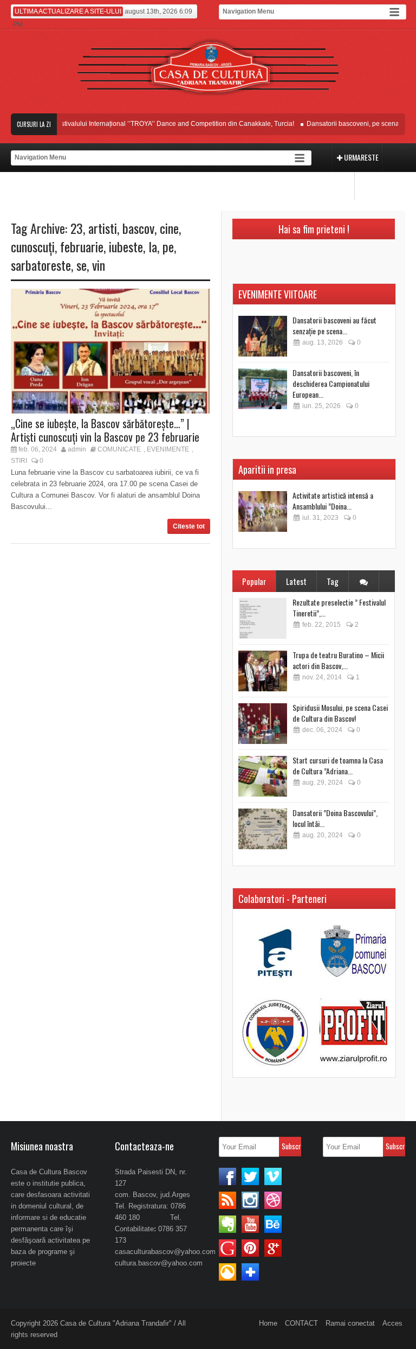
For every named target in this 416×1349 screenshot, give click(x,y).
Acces (392, 1323)
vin (98, 265)
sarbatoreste (41, 265)
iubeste (126, 246)
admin (77, 449)
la (152, 246)
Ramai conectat (350, 1323)
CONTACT (301, 1323)
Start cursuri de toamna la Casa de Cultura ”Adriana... (337, 765)
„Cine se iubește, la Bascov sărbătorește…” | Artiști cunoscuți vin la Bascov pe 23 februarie (105, 430)
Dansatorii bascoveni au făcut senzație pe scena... (334, 325)
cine (169, 228)
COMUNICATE (119, 449)
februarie (81, 246)
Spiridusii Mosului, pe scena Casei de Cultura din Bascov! (340, 713)
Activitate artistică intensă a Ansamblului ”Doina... (332, 500)
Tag (333, 581)
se (81, 265)
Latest (296, 581)
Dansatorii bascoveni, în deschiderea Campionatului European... (330, 383)
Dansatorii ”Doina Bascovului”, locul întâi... (335, 818)
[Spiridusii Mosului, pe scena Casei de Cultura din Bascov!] (262, 723)
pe (168, 246)
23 (76, 228)
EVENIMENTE (168, 449)
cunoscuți (33, 246)
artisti (102, 228)
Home (268, 1323)
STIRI (19, 460)
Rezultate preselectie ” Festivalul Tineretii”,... (339, 607)
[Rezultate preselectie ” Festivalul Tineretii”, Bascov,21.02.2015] (262, 618)
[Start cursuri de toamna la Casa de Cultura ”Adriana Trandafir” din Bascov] (262, 776)
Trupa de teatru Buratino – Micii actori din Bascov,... (338, 660)
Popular (254, 581)
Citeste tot (189, 526)
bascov (138, 228)
